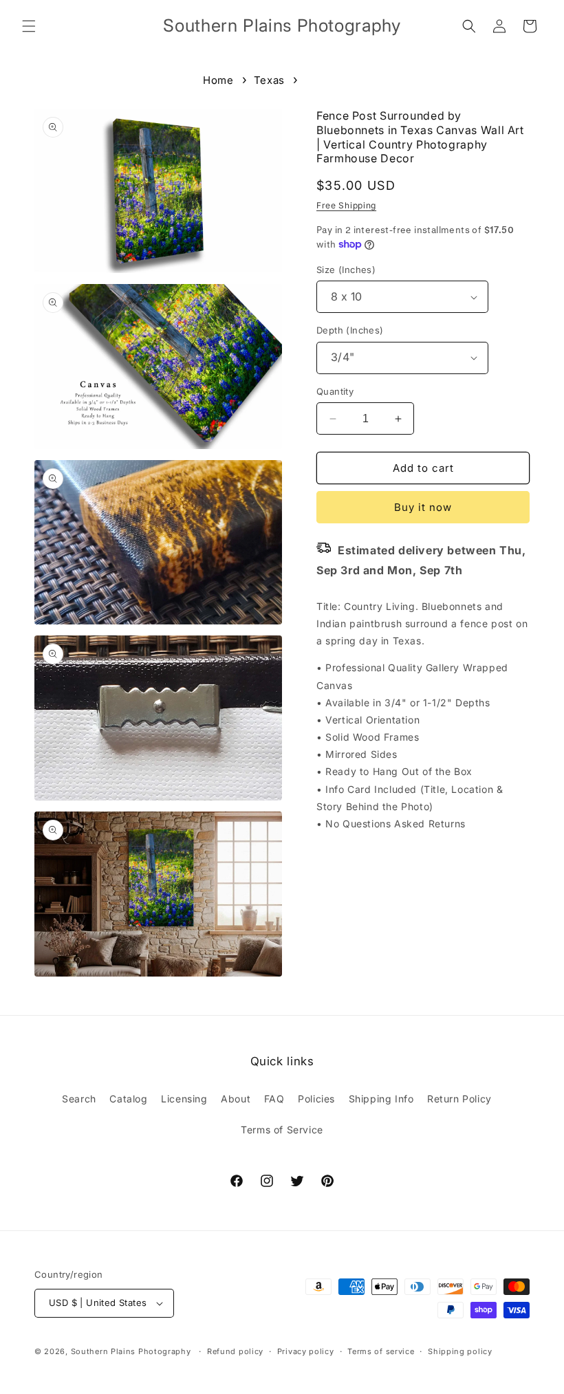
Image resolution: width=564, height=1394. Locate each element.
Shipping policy (460, 1351)
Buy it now (423, 507)
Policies (316, 1098)
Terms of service (380, 1351)
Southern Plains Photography (131, 1351)
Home (218, 80)
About (235, 1098)
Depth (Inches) (350, 330)
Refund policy (235, 1351)
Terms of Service (282, 1129)
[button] (29, 26)
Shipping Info (381, 1098)
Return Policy (459, 1098)
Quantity (335, 391)
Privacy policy (305, 1351)
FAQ (274, 1098)
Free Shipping (346, 205)
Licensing (184, 1098)
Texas (269, 80)
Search (79, 1098)
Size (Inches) (346, 269)
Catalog (128, 1098)
